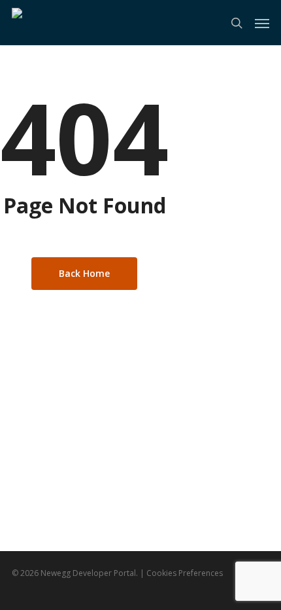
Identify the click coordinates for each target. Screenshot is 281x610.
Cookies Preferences (184, 573)
